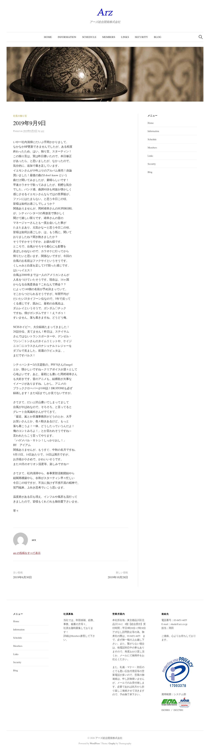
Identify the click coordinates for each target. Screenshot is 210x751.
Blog (157, 37)
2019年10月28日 (118, 577)
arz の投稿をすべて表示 (27, 553)
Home (48, 37)
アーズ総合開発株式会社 (108, 737)
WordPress (95, 743)
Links (125, 37)
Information (67, 37)
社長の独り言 (20, 115)
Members (108, 37)
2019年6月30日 (22, 577)
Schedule (89, 37)
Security (141, 37)
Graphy (112, 743)
